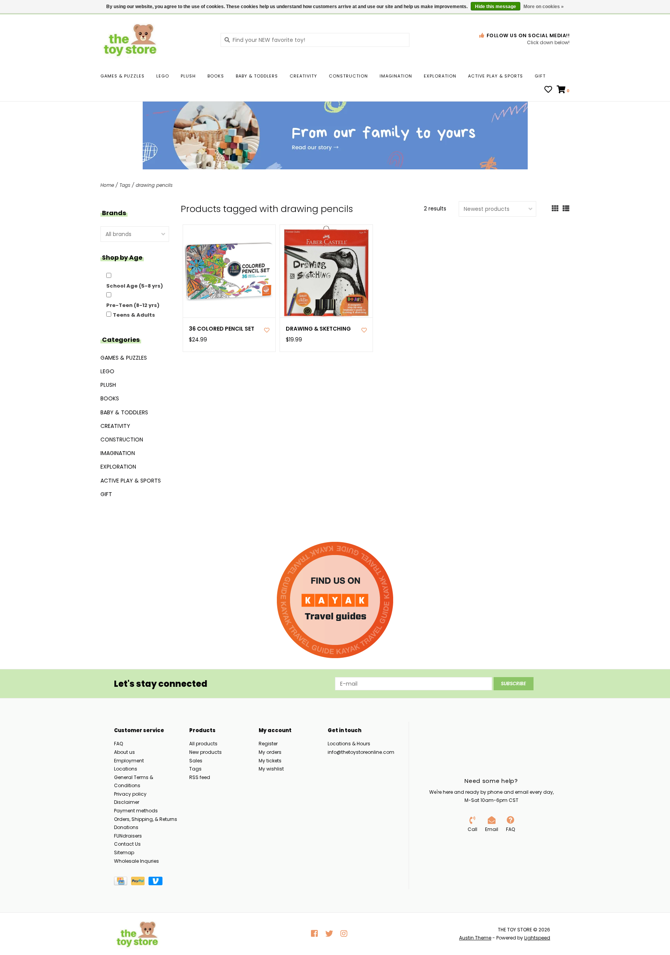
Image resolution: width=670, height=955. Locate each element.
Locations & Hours (349, 743)
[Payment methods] (122, 882)
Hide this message (495, 6)
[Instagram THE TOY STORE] (344, 934)
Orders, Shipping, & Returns (145, 819)
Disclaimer (126, 802)
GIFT (540, 76)
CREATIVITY (303, 76)
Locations (125, 768)
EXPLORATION (440, 76)
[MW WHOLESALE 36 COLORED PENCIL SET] (229, 271)
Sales (195, 760)
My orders (270, 752)
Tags (124, 185)
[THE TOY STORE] (154, 39)
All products (203, 743)
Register (268, 743)
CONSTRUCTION (348, 76)
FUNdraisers (128, 836)
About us (124, 752)
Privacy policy (130, 794)
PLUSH (188, 76)
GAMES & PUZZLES (122, 76)
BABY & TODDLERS (257, 76)
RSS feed (199, 777)
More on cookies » (543, 6)
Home (107, 185)
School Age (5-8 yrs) (134, 286)
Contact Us (127, 844)
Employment (129, 760)
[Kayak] (335, 600)
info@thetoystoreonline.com (361, 752)
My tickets (270, 760)
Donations (126, 827)
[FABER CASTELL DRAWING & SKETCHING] (326, 271)
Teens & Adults (134, 315)
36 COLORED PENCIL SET (221, 329)
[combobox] (315, 40)
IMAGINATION (396, 76)
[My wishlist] (548, 90)
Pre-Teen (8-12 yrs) (132, 305)
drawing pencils (154, 185)
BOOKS (215, 76)
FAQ (118, 743)
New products (205, 752)
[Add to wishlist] (266, 330)
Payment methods (136, 810)
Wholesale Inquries (136, 861)
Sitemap (124, 852)
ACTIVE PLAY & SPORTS (495, 76)
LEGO (162, 76)
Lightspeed (537, 937)
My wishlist (271, 768)
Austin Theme (475, 937)
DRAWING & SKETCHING (318, 329)
